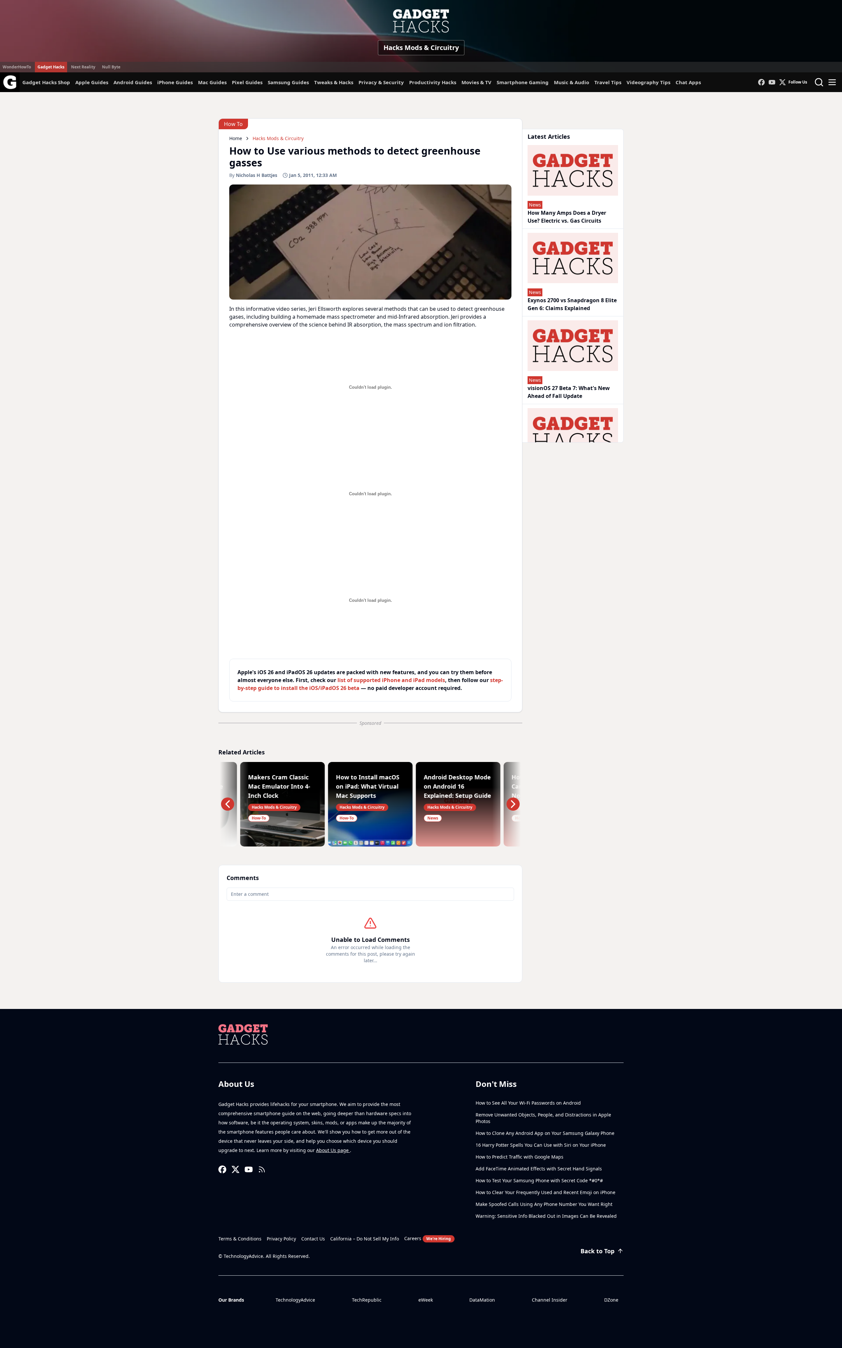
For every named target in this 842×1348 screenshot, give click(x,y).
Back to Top (597, 1251)
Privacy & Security (381, 82)
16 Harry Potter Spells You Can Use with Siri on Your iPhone (541, 1145)
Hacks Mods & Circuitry (421, 47)
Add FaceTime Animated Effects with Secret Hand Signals (539, 1168)
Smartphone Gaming (523, 82)
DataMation (482, 1300)
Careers (427, 1238)
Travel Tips (607, 82)
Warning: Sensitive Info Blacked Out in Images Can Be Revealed (546, 1216)
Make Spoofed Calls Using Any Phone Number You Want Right (544, 1204)
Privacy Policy (281, 1239)
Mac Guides (212, 82)
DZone (611, 1300)
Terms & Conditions (239, 1239)
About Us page (333, 1150)
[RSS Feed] (262, 1169)
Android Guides (132, 82)
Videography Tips (648, 82)
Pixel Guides (247, 82)
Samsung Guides (288, 82)
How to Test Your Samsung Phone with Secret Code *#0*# (539, 1180)
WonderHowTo (17, 67)
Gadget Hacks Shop (46, 82)
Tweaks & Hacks (333, 82)
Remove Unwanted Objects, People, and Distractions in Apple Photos (543, 1118)
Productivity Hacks (432, 82)
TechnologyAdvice (295, 1300)
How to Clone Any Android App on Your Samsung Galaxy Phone (545, 1133)
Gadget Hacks (50, 67)
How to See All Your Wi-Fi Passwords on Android (528, 1103)
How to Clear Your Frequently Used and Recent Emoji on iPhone (545, 1192)
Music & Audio (571, 82)
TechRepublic (367, 1300)
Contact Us (313, 1239)
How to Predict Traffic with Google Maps (519, 1157)
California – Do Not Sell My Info (364, 1239)
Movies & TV (476, 82)
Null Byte (111, 67)
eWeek (425, 1300)
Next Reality (83, 67)
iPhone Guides (175, 82)
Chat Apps (688, 82)
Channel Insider (549, 1300)
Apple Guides (91, 82)
